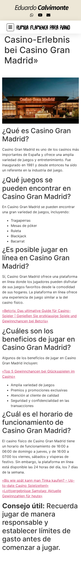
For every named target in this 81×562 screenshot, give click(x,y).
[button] (7, 27)
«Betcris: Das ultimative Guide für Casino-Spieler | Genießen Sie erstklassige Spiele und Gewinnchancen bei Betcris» (39, 315)
